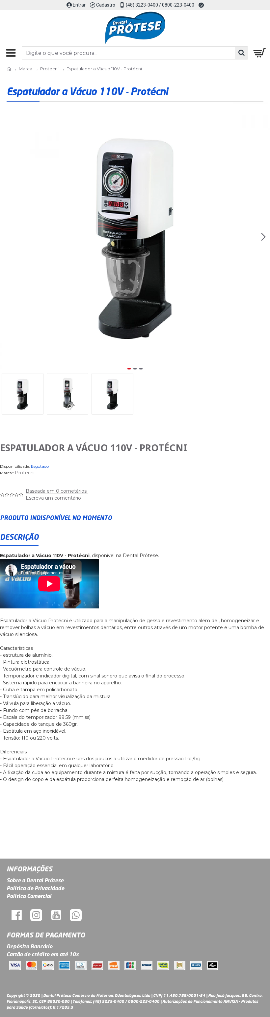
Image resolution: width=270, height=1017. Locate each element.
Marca (25, 68)
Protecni (49, 68)
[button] (6, 236)
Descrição (19, 536)
